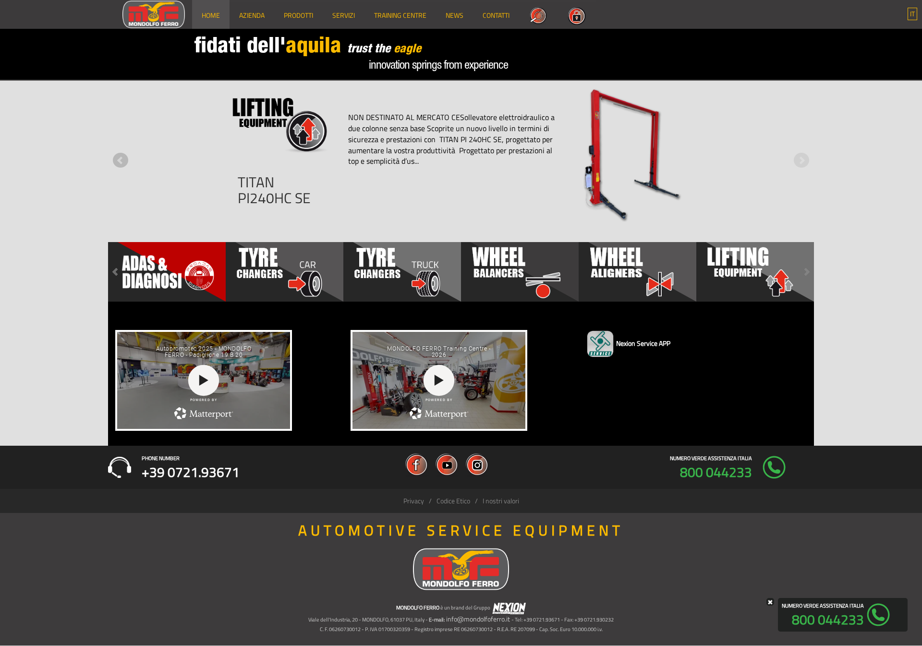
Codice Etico (453, 501)
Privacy (413, 501)
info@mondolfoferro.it (478, 619)
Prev (120, 160)
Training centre (400, 15)
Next (801, 160)
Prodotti (298, 15)
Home (211, 15)
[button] (912, 14)
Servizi (343, 15)
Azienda (252, 15)
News (454, 15)
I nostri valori (501, 501)
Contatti (496, 15)
